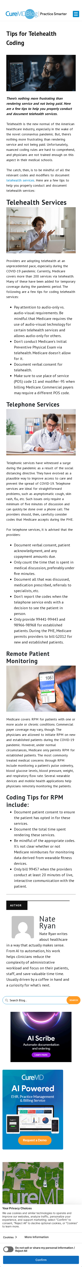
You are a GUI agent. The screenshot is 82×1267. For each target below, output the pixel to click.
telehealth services (20, 180)
